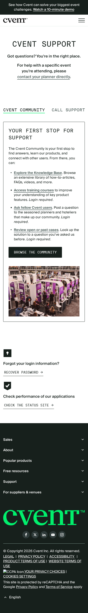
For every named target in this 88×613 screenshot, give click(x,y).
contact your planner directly (43, 77)
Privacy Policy (27, 587)
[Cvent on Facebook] (26, 534)
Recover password (21, 372)
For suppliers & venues (22, 492)
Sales (7, 439)
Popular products (17, 460)
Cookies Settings (19, 576)
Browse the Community (35, 252)
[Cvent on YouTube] (53, 534)
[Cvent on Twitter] (35, 534)
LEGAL (8, 557)
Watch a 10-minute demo (53, 10)
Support (10, 481)
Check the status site (26, 405)
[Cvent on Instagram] (62, 534)
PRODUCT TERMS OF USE (24, 561)
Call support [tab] (68, 109)
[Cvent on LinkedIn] (44, 534)
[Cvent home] (15, 20)
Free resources (16, 471)
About (8, 450)
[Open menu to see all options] (81, 20)
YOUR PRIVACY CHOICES (44, 572)
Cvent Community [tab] (24, 109)
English (15, 597)
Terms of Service (59, 587)
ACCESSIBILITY (62, 557)
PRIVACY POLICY (31, 557)
